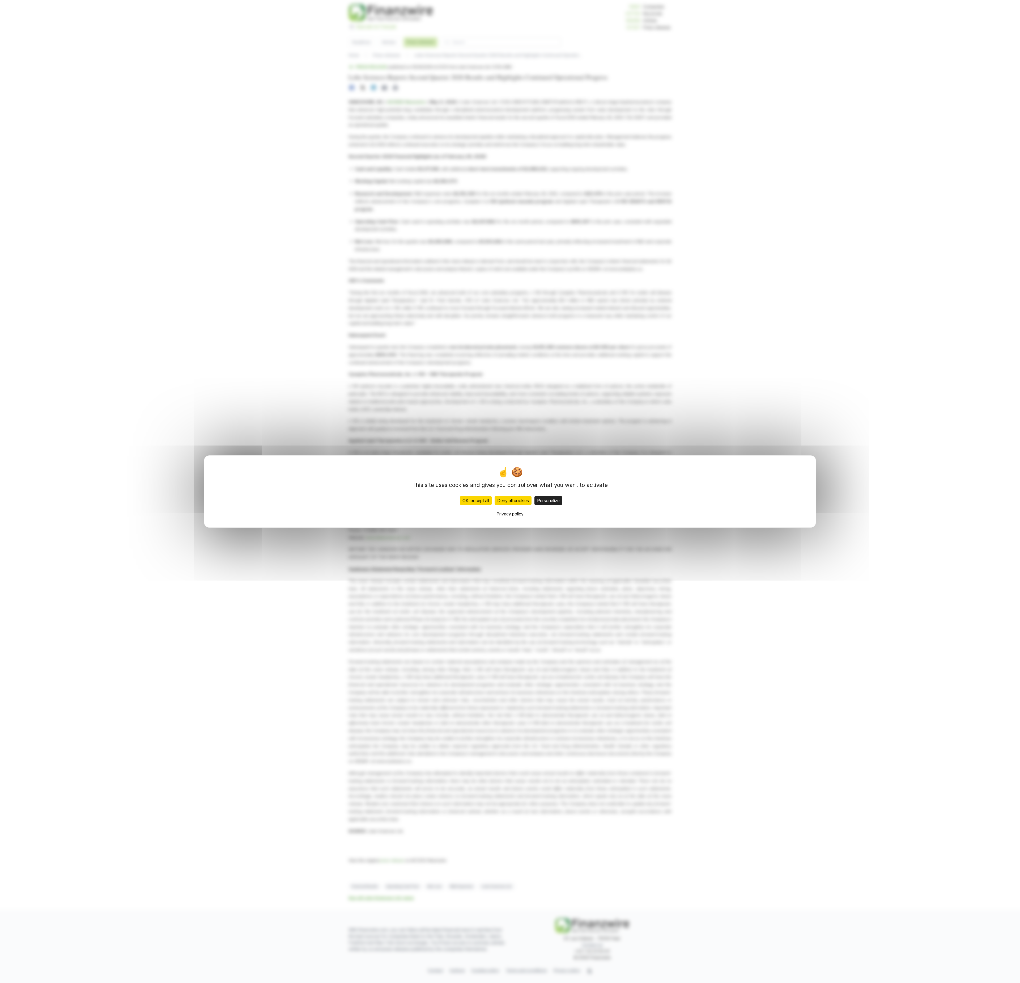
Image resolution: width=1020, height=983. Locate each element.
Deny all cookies (513, 500)
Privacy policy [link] (510, 513)
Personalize (548, 500)
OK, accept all (475, 500)
